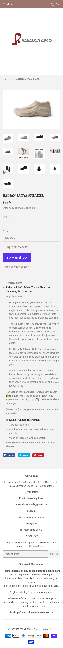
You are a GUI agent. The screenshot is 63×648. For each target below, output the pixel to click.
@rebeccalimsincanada (31, 517)
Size (5, 216)
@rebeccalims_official (31, 529)
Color (5, 231)
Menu (10, 4)
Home (5, 79)
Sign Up (54, 554)
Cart (57, 4)
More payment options (17, 266)
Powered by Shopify (43, 629)
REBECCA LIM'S (23, 629)
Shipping (7, 208)
